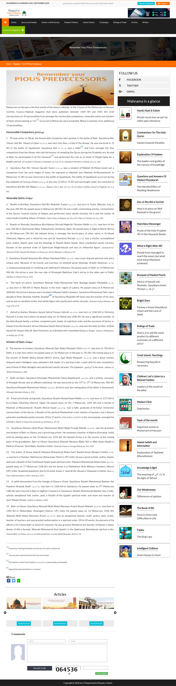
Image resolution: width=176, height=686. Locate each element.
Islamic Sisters (89, 22)
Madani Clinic (144, 401)
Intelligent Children (147, 548)
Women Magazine (146, 3)
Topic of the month (147, 420)
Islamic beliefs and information (147, 444)
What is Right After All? (149, 245)
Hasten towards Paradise (151, 142)
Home (8, 64)
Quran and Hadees (29, 22)
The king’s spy (144, 536)
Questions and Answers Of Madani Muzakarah (151, 178)
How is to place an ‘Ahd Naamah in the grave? (149, 210)
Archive (134, 22)
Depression (143, 408)
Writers (145, 22)
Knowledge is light (147, 467)
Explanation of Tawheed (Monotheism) (150, 454)
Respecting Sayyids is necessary (148, 363)
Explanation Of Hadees (149, 154)
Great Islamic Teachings (150, 355)
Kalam (14, 22)
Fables (140, 529)
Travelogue (103, 22)
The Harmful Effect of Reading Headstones (149, 188)
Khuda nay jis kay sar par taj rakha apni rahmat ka (152, 119)
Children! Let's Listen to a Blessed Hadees (151, 378)
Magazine (16, 64)
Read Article (24, 623)
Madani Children (71, 22)
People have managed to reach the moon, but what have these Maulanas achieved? (151, 258)
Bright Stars (143, 300)
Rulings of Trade (119, 22)
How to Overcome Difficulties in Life (147, 516)
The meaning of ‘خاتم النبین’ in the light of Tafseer (151, 476)
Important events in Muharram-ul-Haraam (149, 428)
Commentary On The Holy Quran (151, 134)
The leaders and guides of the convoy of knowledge (151, 163)
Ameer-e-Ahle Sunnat (51, 22)
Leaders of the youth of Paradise (149, 388)
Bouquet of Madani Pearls (151, 274)
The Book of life (145, 507)
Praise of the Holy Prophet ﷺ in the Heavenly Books (151, 232)
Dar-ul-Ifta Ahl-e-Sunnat (150, 201)
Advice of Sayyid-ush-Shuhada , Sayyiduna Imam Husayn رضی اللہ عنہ (151, 285)
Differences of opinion (149, 496)
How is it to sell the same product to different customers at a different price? (150, 338)
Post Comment (102, 673)
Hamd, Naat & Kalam (148, 110)
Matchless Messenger (149, 223)
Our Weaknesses (146, 489)
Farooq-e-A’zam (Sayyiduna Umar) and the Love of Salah (152, 311)
